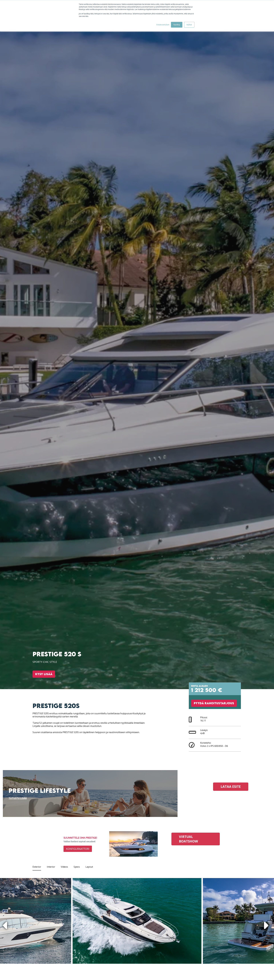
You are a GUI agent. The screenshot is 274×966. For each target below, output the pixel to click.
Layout (89, 866)
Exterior (37, 866)
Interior (51, 866)
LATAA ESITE (231, 786)
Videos (64, 866)
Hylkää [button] (189, 24)
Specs (77, 866)
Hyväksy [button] (176, 24)
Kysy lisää (43, 674)
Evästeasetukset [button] (162, 24)
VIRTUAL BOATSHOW (188, 838)
